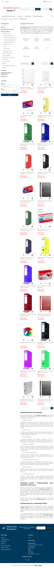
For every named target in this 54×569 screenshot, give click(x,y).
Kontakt (3, 537)
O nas (29, 537)
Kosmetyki (28, 16)
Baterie (4, 67)
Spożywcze (4, 76)
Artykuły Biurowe (6, 33)
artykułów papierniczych (40, 494)
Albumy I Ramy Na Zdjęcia (8, 65)
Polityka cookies (5, 547)
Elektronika (5, 59)
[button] (4, 535)
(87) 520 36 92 (32, 545)
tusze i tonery (23, 470)
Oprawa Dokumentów (9, 42)
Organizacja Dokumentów (10, 40)
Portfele (4, 63)
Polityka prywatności (6, 549)
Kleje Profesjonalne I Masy (8, 57)
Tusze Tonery (7, 48)
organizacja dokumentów (40, 449)
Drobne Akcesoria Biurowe (10, 37)
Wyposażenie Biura (8, 35)
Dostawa (3, 543)
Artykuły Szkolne (6, 55)
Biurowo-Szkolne (38, 16)
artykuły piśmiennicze (35, 426)
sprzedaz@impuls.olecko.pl (37, 544)
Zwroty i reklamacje (5, 545)
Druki (5, 46)
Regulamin (3, 541)
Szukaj (9, 94)
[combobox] (27, 63)
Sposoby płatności (5, 539)
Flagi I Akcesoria (6, 61)
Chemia (20, 16)
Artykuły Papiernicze (7, 50)
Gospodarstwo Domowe (8, 16)
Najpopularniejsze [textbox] (25, 63)
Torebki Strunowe (8, 44)
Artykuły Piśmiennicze (7, 53)
